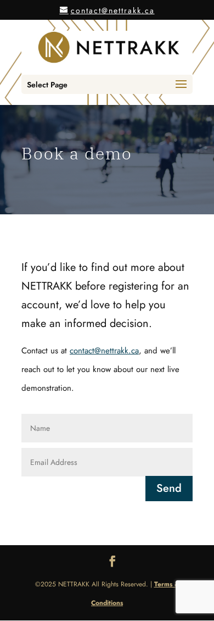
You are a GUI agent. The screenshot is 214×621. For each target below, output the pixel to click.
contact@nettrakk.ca (104, 351)
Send (169, 488)
